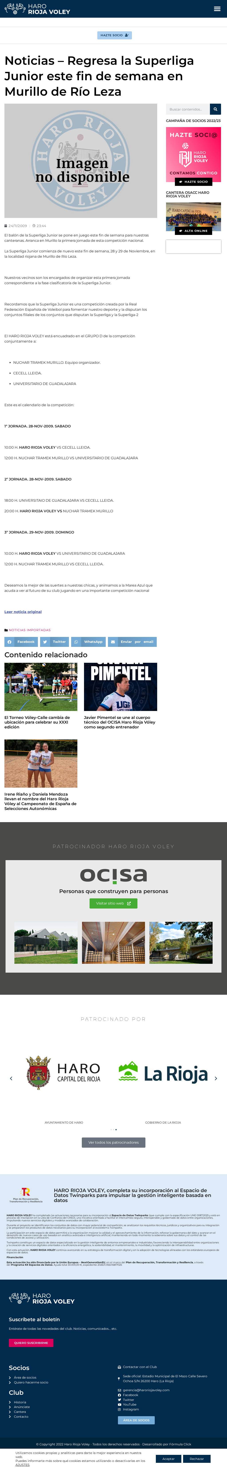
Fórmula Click (180, 1444)
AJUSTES (22, 1465)
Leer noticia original (23, 612)
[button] (217, 9)
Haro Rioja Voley (77, 1444)
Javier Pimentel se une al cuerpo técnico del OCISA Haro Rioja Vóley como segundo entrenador (119, 722)
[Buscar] (215, 109)
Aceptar (168, 1459)
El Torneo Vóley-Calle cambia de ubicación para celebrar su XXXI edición (37, 722)
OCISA (163, 1122)
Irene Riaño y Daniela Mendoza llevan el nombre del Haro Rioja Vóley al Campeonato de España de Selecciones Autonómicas (40, 801)
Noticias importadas (30, 630)
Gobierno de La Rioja (64, 1122)
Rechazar (197, 1459)
